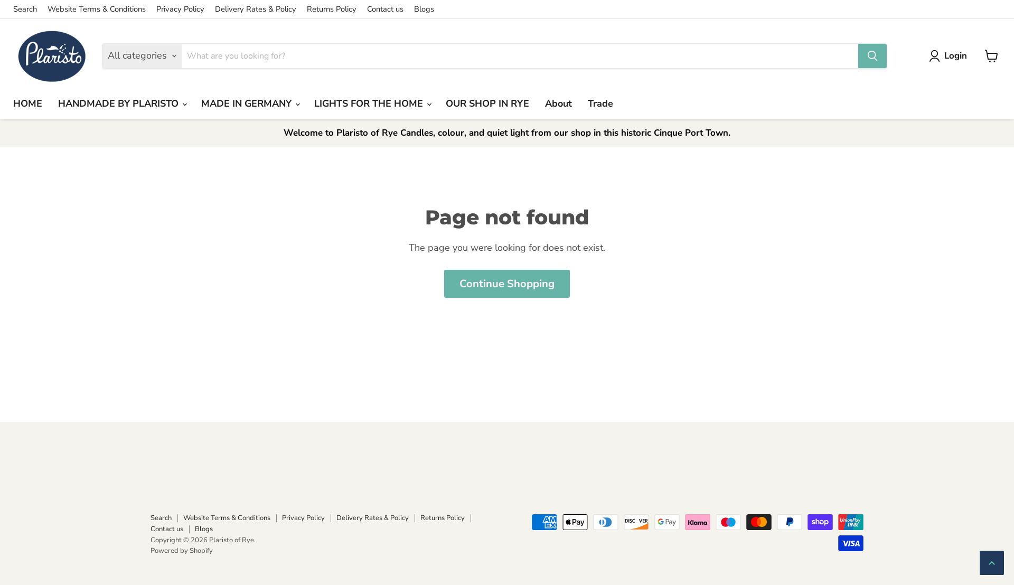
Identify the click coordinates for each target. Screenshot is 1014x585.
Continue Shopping (507, 284)
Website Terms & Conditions (97, 9)
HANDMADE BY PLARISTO (119, 103)
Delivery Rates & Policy (255, 9)
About (558, 103)
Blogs (424, 9)
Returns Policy (331, 9)
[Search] (872, 56)
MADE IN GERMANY (247, 103)
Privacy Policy (180, 9)
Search (25, 9)
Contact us (385, 9)
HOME (27, 103)
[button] (950, 56)
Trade (600, 103)
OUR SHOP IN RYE (487, 103)
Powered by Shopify (182, 550)
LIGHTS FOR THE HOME (370, 103)
